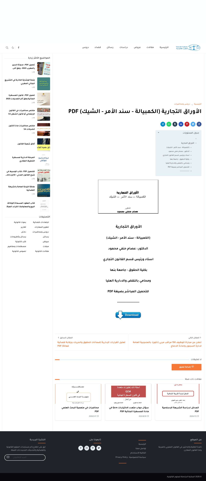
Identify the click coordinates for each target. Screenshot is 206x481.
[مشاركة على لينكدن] (181, 124)
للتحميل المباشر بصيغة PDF (178, 167)
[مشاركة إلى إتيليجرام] (162, 124)
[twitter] (98, 448)
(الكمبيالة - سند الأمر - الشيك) (177, 147)
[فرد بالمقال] (193, 124)
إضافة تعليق (185, 367)
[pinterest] (92, 448)
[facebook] (18, 47)
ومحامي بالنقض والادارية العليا (177, 163)
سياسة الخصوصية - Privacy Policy (131, 457)
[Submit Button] (8, 457)
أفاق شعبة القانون (26, 144)
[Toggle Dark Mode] (12, 47)
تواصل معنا (141, 449)
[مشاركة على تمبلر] (175, 124)
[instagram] (86, 448)
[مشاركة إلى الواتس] (168, 124)
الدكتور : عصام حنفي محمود (178, 151)
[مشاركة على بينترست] (187, 124)
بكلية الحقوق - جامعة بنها (179, 159)
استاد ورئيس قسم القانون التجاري (176, 155)
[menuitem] (164, 47)
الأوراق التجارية (187, 143)
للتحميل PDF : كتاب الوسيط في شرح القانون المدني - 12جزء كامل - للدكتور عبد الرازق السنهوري (20, 175)
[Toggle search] (7, 47)
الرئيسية (142, 444)
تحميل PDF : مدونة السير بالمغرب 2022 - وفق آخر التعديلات (23, 68)
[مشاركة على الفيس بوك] (199, 124)
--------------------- (184, 171)
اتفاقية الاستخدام (138, 453)
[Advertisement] (115, 21)
